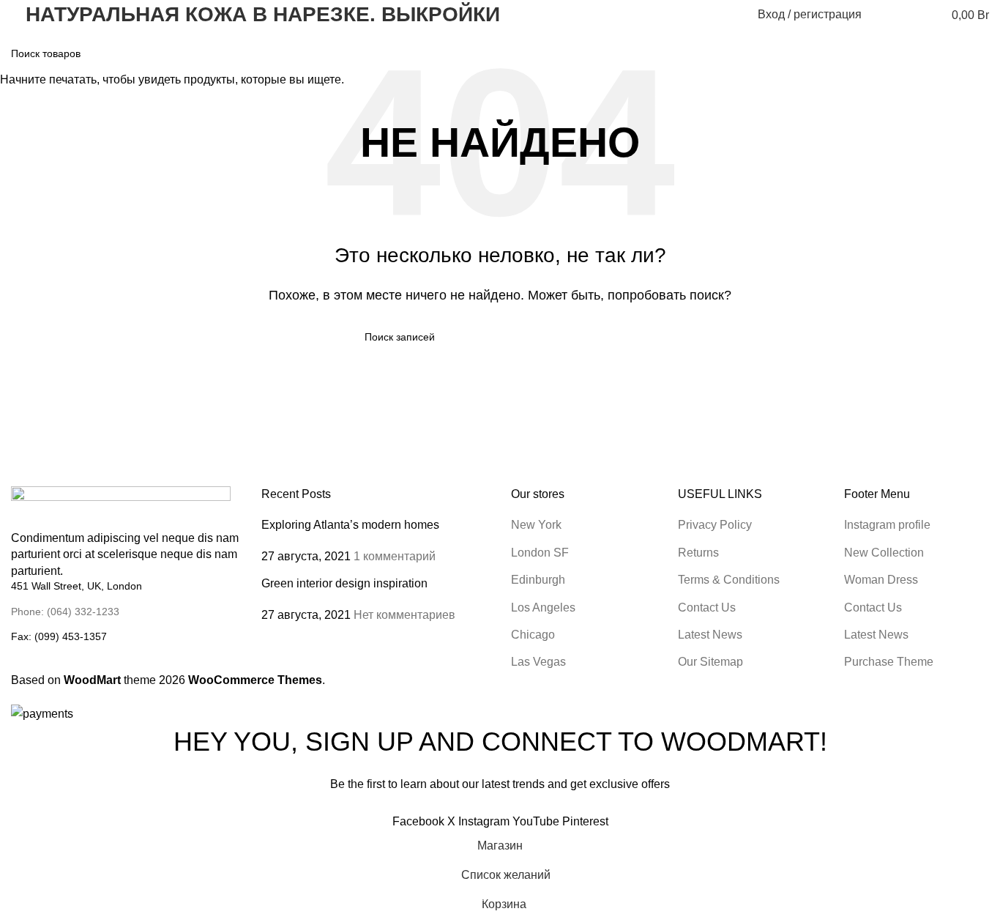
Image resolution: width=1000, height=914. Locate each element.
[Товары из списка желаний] (908, 14)
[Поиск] (882, 14)
